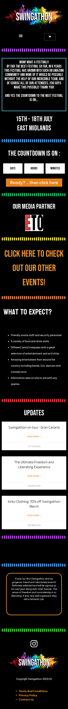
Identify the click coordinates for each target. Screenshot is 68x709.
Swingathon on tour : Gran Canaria (34, 427)
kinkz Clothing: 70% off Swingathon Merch (34, 504)
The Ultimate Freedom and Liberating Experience (34, 464)
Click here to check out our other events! (34, 268)
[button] (21, 36)
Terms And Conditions (33, 691)
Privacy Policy (28, 695)
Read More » (34, 436)
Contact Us (26, 699)
